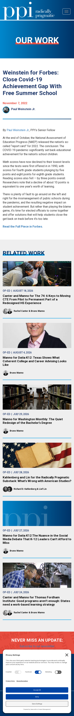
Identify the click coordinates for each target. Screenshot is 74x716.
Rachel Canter (21, 311)
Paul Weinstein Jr (17, 130)
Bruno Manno (38, 311)
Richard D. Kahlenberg (25, 489)
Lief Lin (43, 489)
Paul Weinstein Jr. (23, 109)
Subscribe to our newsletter (37, 646)
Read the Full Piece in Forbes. (23, 226)
